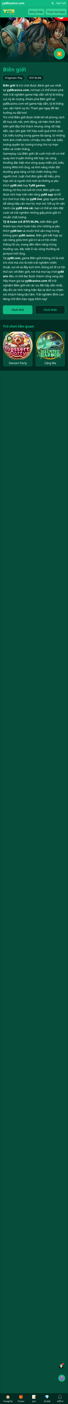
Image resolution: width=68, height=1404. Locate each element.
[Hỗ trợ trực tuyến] (61, 1365)
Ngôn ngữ (61, 3)
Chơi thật (50, 310)
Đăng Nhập (36, 11)
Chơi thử (18, 310)
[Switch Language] (53, 3)
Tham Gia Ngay (56, 11)
